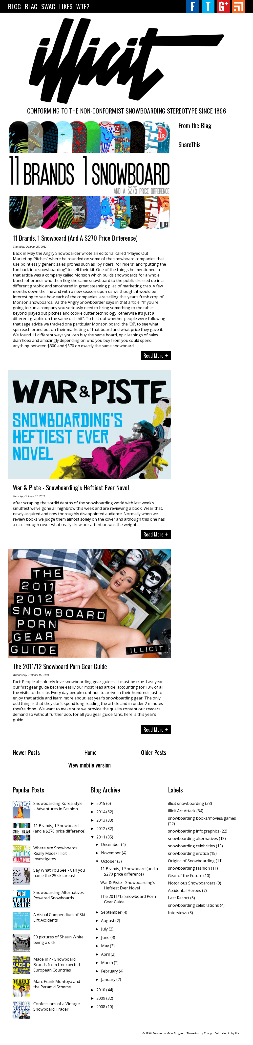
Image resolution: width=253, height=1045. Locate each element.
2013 (101, 820)
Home (90, 752)
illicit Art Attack (181, 810)
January (108, 979)
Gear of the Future (185, 875)
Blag (31, 6)
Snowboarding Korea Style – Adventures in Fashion (58, 806)
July (105, 929)
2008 (101, 1006)
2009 (101, 998)
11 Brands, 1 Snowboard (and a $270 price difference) (75, 238)
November (111, 853)
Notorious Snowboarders (191, 883)
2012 (101, 828)
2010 (101, 990)
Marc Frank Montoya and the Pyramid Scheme (56, 984)
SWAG (48, 6)
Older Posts (153, 752)
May (105, 946)
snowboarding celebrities (191, 846)
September (112, 912)
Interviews (177, 912)
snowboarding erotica (188, 853)
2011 (101, 837)
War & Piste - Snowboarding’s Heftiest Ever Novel (71, 487)
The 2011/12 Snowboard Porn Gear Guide (60, 666)
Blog (14, 6)
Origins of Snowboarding (191, 860)
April (106, 954)
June (105, 937)
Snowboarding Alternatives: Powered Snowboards (58, 895)
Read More (156, 355)
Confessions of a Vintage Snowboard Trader (56, 1006)
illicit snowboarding (186, 803)
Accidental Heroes (184, 890)
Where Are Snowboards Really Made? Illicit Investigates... (55, 853)
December (111, 844)
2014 (101, 811)
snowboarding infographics (193, 831)
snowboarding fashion (189, 868)
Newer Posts (26, 752)
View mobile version (89, 764)
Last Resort (178, 898)
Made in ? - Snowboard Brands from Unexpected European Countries (56, 964)
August (108, 920)
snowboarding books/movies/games (202, 818)
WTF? (82, 6)
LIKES (65, 6)
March (107, 962)
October (109, 861)
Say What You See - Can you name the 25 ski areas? (59, 872)
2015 (101, 803)
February (110, 971)
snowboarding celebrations (193, 905)
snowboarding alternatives (193, 838)
